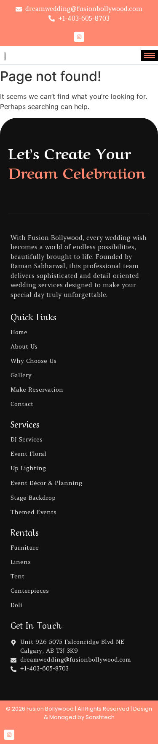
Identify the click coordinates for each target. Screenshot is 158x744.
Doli (16, 605)
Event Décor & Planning (46, 483)
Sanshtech (100, 717)
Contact (22, 404)
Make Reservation (37, 389)
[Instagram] (79, 37)
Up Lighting (28, 468)
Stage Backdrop (33, 497)
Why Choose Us (33, 361)
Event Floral (28, 454)
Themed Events (33, 512)
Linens (21, 562)
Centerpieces (30, 590)
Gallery (21, 375)
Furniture (25, 547)
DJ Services (27, 439)
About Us (24, 346)
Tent (17, 576)
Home (19, 332)
